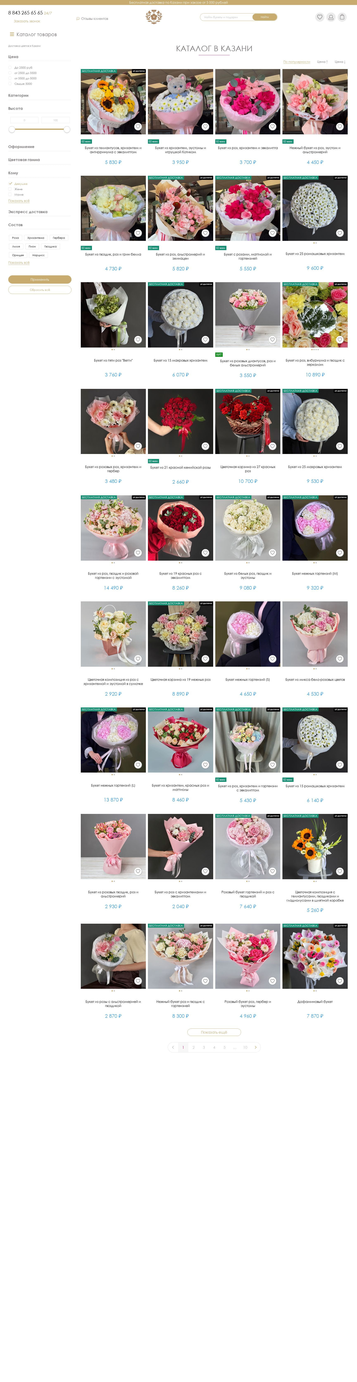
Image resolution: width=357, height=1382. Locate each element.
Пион (32, 246)
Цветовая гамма (24, 159)
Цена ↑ (322, 61)
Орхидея (18, 255)
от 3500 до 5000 (25, 78)
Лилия (16, 246)
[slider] (11, 129)
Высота (15, 108)
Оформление (21, 146)
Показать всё (19, 201)
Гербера (59, 237)
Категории (18, 95)
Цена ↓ (340, 61)
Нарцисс (38, 255)
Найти (265, 17)
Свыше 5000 (23, 83)
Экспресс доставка (28, 211)
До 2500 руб (23, 67)
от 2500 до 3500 (25, 73)
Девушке (20, 183)
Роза (15, 237)
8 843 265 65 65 (30, 13)
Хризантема (35, 237)
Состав (15, 224)
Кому (13, 173)
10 (245, 1047)
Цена (13, 56)
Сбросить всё (40, 289)
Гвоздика (50, 246)
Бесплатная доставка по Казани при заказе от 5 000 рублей (178, 2)
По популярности (296, 61)
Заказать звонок (27, 21)
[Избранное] (138, 126)
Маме (19, 194)
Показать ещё (214, 1032)
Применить (40, 279)
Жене (18, 189)
